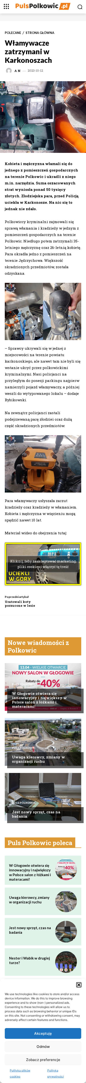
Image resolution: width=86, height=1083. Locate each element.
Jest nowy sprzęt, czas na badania (36, 814)
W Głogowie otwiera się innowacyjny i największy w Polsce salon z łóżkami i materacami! (39, 700)
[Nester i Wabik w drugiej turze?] (66, 962)
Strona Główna (40, 32)
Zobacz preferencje (43, 1059)
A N (17, 70)
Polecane (13, 32)
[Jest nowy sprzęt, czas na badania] (43, 797)
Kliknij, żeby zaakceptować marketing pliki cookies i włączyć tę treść (43, 564)
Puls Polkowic (24, 684)
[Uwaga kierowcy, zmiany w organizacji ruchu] (43, 742)
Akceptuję (43, 1033)
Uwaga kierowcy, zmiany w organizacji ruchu (38, 759)
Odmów (43, 1046)
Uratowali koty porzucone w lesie (20, 604)
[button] (78, 984)
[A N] (9, 71)
